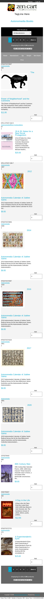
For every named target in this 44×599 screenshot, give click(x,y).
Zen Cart (37, 594)
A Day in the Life (22, 500)
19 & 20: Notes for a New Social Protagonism (24, 133)
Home (30, 2)
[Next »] (33, 40)
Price (22, 60)
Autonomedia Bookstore (20, 594)
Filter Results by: (22, 29)
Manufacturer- (14, 55)
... (27, 40)
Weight (29, 55)
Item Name (37, 55)
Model (5, 55)
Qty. (23, 55)
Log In (38, 2)
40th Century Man (22, 464)
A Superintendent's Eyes (23, 538)
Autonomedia (5, 66)
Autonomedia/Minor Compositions (12, 125)
